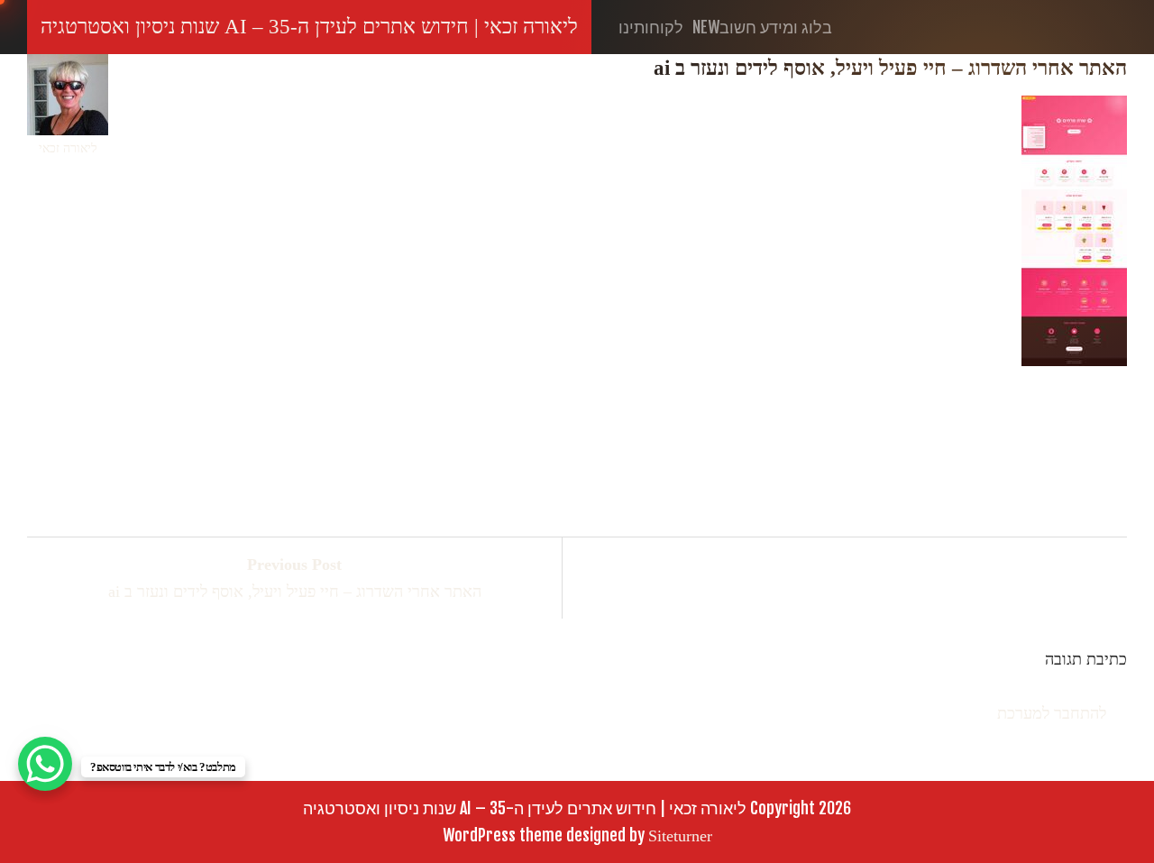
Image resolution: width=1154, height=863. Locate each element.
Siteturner (680, 836)
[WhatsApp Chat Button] (45, 764)
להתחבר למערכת (1051, 713)
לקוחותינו (650, 27)
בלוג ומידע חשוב (762, 27)
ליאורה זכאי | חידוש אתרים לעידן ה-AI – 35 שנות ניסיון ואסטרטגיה (309, 26)
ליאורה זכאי (68, 148)
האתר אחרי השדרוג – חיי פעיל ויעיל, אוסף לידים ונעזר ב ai (294, 578)
